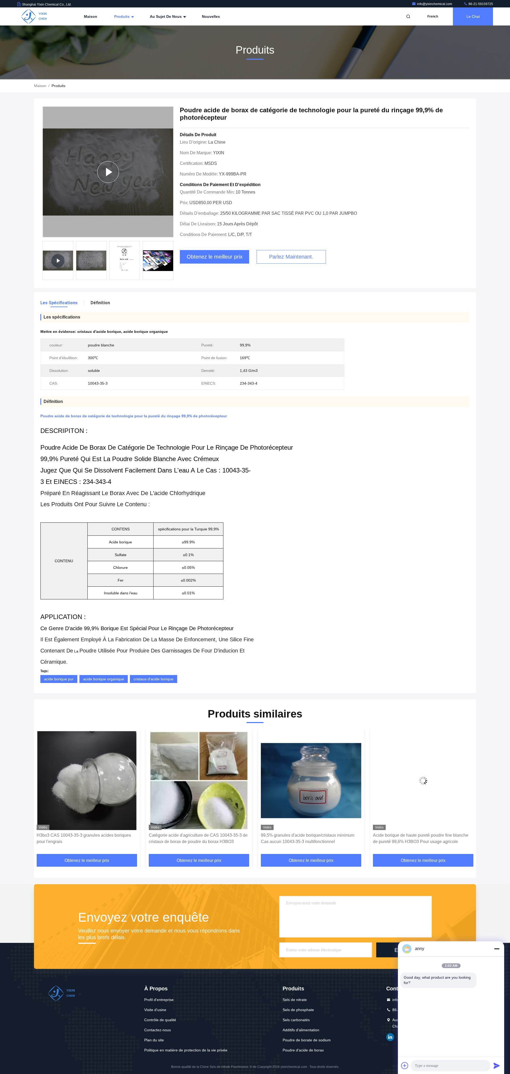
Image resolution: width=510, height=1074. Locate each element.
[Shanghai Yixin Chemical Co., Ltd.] (33, 16)
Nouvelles (211, 16)
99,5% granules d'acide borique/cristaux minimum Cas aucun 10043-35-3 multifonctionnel (195, 838)
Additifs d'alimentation (301, 1030)
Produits (122, 16)
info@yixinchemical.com (435, 4)
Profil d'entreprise (159, 1000)
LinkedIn (390, 1037)
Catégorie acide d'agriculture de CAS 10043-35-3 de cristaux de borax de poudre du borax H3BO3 (86, 838)
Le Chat (473, 16)
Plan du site (154, 1040)
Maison (90, 16)
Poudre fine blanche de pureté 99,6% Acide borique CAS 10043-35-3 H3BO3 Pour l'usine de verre (421, 838)
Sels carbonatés (296, 1020)
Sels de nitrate (295, 1000)
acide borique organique (103, 679)
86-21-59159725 (480, 4)
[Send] (496, 1065)
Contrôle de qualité (160, 1020)
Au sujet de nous (166, 16)
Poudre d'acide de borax (303, 1050)
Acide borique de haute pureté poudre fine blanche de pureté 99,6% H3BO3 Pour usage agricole (308, 838)
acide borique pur (59, 679)
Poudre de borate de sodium (307, 1040)
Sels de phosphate (298, 1010)
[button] (43, 793)
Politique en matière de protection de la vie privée (185, 1050)
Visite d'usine (155, 1010)
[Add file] (405, 1065)
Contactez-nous (157, 1030)
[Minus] (497, 949)
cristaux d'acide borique (153, 679)
